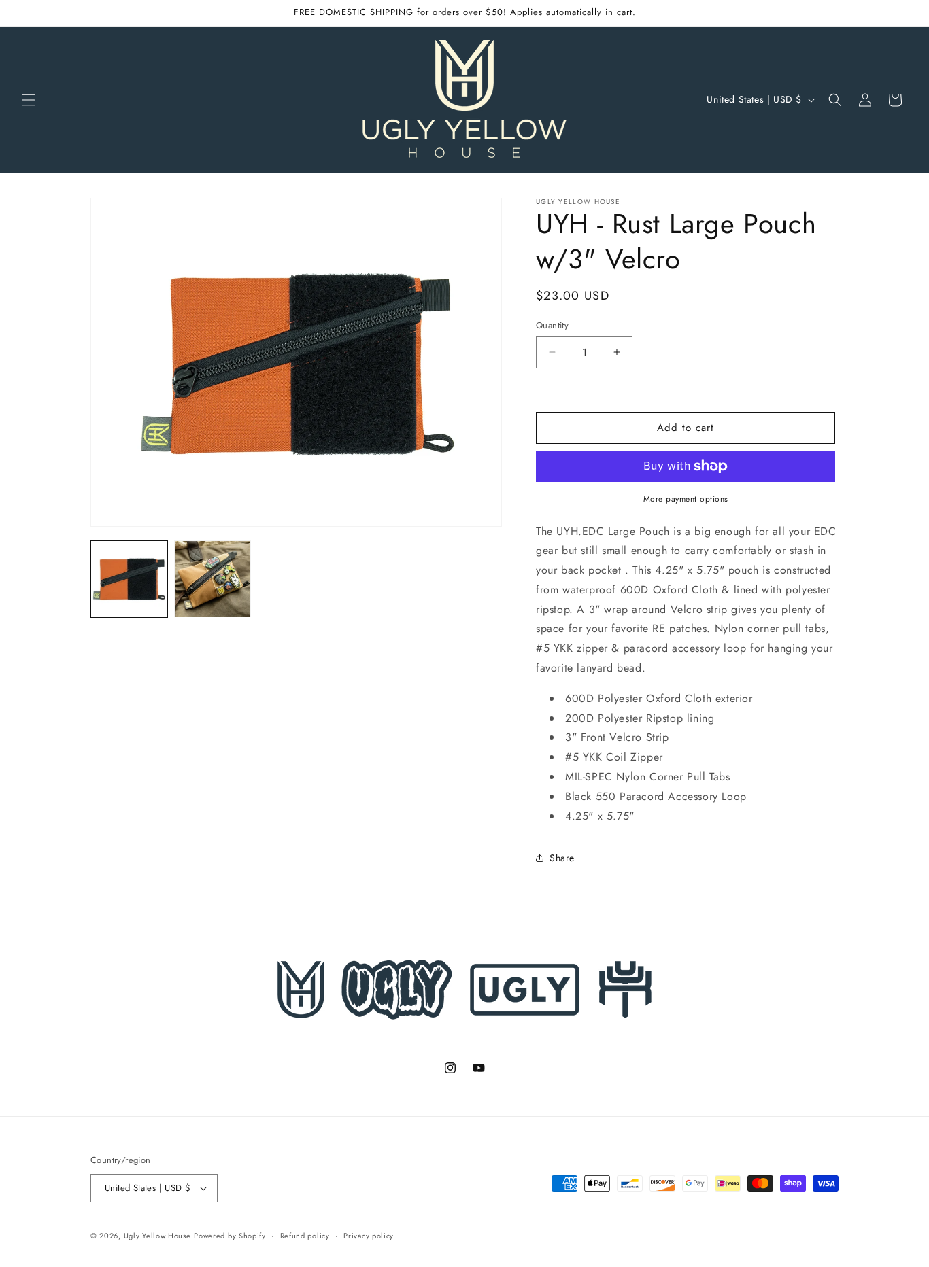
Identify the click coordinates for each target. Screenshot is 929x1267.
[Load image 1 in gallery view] (128, 578)
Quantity (552, 325)
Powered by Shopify (230, 1235)
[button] (29, 100)
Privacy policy (368, 1235)
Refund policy (305, 1235)
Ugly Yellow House (157, 1235)
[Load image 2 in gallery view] (212, 578)
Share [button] (562, 858)
